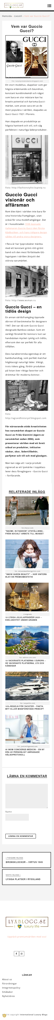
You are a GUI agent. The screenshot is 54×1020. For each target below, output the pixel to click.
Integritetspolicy (11, 987)
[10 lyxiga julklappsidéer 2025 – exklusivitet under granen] (26, 598)
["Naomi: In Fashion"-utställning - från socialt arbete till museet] (26, 511)
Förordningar (9, 983)
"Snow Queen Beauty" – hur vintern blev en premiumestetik (26, 575)
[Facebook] (16, 953)
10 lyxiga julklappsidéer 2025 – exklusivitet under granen (23, 618)
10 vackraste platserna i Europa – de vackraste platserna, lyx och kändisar (25, 663)
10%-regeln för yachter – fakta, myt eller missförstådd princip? (24, 707)
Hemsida (7, 16)
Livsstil (18, 16)
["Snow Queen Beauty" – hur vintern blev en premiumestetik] (26, 554)
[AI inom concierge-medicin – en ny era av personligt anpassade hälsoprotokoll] (26, 730)
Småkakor (7, 991)
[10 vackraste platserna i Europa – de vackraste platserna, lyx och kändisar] (26, 641)
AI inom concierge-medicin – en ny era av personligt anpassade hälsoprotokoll (24, 752)
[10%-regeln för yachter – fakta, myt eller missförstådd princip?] (26, 687)
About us (7, 979)
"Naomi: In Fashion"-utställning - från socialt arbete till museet (24, 532)
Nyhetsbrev (8, 996)
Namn (8, 811)
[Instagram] (21, 953)
